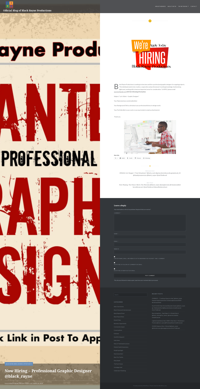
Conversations (118, 330)
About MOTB (172, 6)
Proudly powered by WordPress (141, 385)
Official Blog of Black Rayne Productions (27, 10)
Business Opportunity (25, 364)
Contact (194, 6)
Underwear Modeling (120, 370)
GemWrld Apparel (119, 337)
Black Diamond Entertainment (122, 310)
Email (116, 241)
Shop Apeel (117, 360)
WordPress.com (163, 385)
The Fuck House (118, 364)
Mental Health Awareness (121, 347)
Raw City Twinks (118, 357)
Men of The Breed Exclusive (121, 343)
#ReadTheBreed (160, 6)
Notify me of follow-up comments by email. (128, 264)
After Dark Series (119, 306)
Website (116, 249)
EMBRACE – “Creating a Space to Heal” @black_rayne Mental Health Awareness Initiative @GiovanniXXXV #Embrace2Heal (167, 300)
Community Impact (119, 327)
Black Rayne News (11, 364)
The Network (182, 6)
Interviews (117, 340)
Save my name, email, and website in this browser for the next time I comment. (139, 258)
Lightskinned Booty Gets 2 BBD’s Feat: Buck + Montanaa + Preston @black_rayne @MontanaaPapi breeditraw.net (168, 322)
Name (116, 233)
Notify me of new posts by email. (124, 270)
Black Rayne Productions (19, 383)
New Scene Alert (118, 354)
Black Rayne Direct (119, 313)
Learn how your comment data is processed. (146, 280)
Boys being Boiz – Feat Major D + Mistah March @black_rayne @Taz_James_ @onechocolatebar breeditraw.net (165, 315)
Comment (117, 213)
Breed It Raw (117, 320)
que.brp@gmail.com (120, 92)
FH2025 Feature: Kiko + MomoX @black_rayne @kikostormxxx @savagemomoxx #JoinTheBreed (166, 327)
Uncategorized (118, 367)
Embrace (116, 333)
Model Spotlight (118, 350)
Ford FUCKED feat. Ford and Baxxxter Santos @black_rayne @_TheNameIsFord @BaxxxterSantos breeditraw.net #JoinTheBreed (168, 308)
